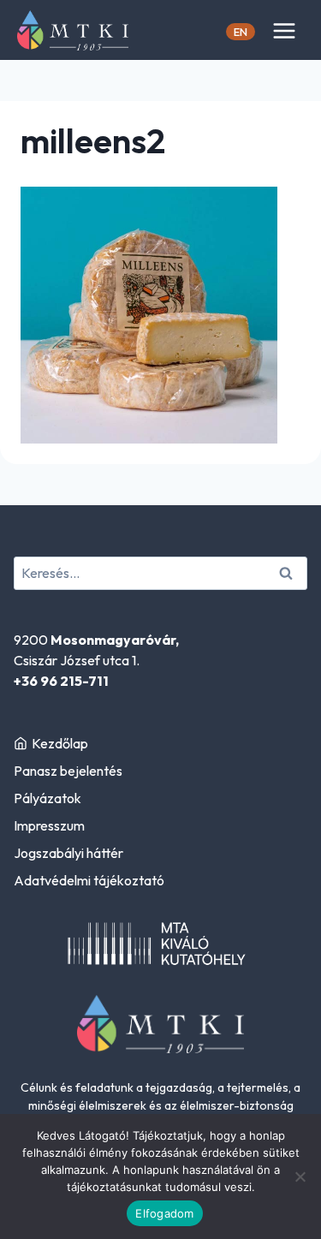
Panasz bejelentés (68, 770)
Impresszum (49, 825)
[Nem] (299, 1176)
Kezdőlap (60, 743)
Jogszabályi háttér (68, 852)
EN (240, 32)
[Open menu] (284, 30)
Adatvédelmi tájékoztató (89, 880)
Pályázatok (47, 798)
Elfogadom (164, 1213)
